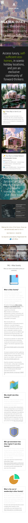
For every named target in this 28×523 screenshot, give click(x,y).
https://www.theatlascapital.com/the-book (14, 463)
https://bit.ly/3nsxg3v (18, 335)
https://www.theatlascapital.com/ (11, 359)
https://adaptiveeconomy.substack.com (13, 367)
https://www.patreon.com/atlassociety (13, 510)
